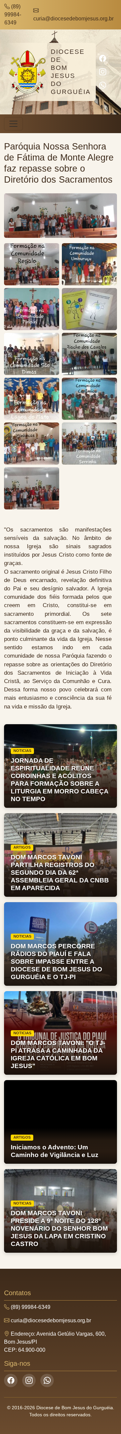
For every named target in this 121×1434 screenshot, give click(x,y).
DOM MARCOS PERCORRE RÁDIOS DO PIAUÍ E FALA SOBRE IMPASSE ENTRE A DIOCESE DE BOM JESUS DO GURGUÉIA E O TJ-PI (56, 961)
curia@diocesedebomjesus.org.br (73, 18)
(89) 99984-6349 (12, 14)
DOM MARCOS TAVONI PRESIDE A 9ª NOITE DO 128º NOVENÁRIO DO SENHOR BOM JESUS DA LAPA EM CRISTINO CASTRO (59, 1228)
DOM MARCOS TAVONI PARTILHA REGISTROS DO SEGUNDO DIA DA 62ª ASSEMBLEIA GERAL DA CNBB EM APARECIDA (60, 872)
